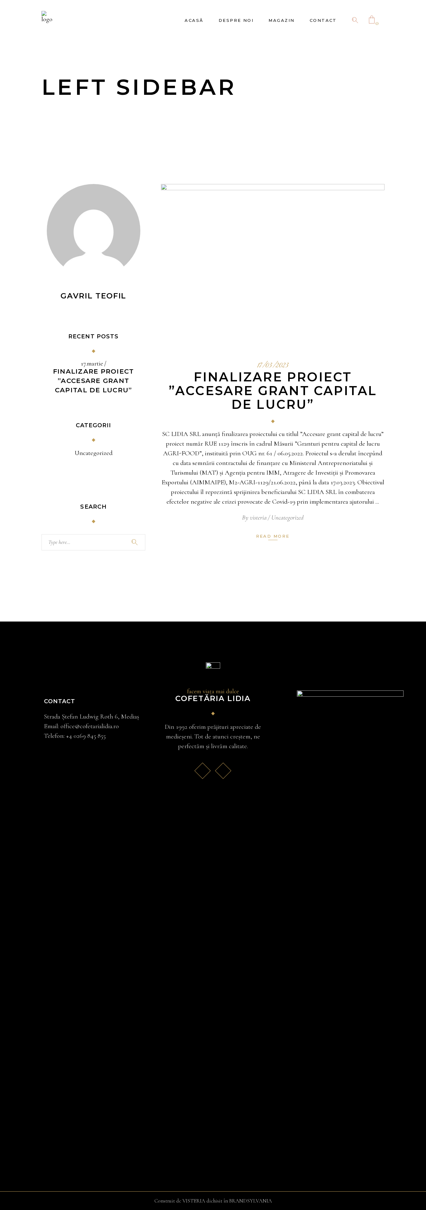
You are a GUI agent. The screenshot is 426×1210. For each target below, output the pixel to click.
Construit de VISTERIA (179, 1201)
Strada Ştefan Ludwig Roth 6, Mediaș (91, 716)
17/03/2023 (272, 365)
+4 (86, 736)
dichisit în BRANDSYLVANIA (239, 1201)
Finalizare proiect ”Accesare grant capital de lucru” (273, 390)
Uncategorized (287, 517)
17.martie (92, 363)
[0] (372, 20)
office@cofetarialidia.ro (90, 726)
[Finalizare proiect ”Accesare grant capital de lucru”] (273, 264)
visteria (258, 517)
